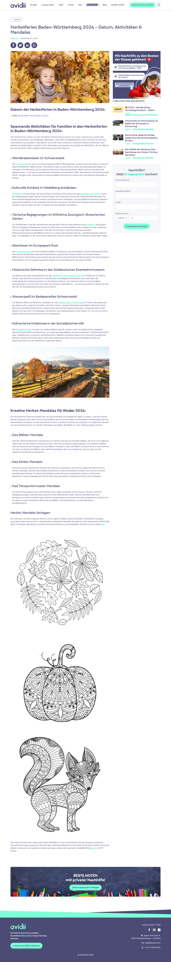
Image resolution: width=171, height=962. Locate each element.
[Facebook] (13, 45)
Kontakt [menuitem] (33, 5)
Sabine (127, 129)
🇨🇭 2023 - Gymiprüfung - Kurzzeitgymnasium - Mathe (139, 109)
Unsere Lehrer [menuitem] (48, 5)
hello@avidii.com (153, 943)
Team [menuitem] (61, 5)
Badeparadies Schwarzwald (71, 302)
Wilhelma (91, 224)
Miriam (127, 143)
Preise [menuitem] (71, 5)
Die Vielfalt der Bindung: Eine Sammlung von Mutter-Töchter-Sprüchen (142, 152)
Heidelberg (17, 194)
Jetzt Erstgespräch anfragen (85, 887)
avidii (94, 848)
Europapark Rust (24, 251)
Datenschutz (148, 925)
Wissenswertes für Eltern (143, 129)
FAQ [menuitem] (80, 5)
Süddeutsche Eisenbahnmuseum (68, 275)
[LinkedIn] (27, 45)
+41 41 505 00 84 (153, 947)
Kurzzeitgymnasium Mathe (135, 115)
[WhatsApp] (34, 45)
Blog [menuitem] (105, 5)
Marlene (14, 38)
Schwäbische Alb (24, 329)
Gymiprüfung (152, 115)
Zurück (17, 19)
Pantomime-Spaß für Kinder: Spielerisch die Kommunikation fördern (141, 138)
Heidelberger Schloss (90, 194)
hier (103, 524)
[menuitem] (92, 5)
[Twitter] (20, 45)
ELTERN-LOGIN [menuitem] (117, 5)
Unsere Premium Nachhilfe (142, 5)
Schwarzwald (22, 164)
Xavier (127, 113)
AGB (158, 925)
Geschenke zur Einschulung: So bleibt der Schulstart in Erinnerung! (141, 123)
